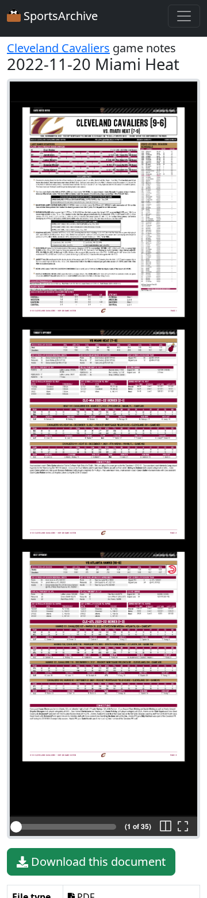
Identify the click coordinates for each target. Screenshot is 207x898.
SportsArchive (59, 16)
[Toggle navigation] (184, 16)
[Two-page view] (165, 826)
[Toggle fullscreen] (182, 826)
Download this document (97, 861)
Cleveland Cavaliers (58, 48)
